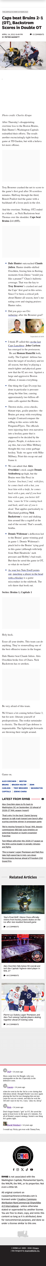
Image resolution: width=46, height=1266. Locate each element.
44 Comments (12, 975)
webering (13, 315)
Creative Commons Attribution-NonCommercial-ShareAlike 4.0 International (21, 1202)
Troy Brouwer (21, 788)
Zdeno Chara (20, 791)
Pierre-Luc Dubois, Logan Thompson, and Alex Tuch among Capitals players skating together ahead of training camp (22, 1017)
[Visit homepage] (23, 1156)
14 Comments (12, 927)
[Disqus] (23, 1099)
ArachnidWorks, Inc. (32, 1251)
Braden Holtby (19, 785)
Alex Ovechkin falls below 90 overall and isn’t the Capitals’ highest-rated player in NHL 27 (22, 968)
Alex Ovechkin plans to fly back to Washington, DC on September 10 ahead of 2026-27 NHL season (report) (21, 807)
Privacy (36, 1248)
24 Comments (12, 1024)
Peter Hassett (12, 37)
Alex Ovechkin (9, 781)
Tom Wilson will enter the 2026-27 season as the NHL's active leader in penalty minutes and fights (22, 844)
